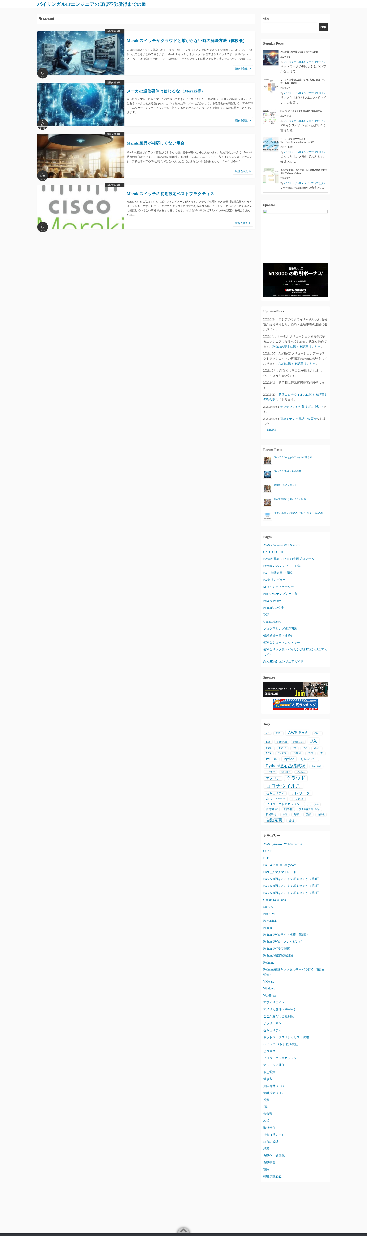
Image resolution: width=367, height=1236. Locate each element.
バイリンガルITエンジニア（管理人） (305, 61)
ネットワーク (276, 799)
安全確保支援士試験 (309, 809)
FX (313, 741)
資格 (291, 820)
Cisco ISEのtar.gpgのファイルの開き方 (293, 457)
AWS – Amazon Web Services (281, 545)
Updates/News (272, 621)
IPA (294, 748)
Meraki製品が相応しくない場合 (156, 143)
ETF (266, 858)
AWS (278, 733)
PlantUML (269, 913)
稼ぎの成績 (270, 1141)
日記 (266, 1107)
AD (267, 733)
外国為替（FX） (274, 1086)
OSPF (310, 753)
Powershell (270, 920)
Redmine (268, 962)
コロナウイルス (283, 785)
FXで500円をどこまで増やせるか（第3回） (292, 893)
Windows (301, 772)
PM (321, 753)
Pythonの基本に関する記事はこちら (296, 346)
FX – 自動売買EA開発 (278, 572)
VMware (268, 981)
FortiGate (298, 741)
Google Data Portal (275, 899)
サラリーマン (272, 1023)
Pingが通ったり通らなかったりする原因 (299, 52)
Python (289, 759)
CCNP (267, 851)
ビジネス (298, 799)
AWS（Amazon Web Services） (283, 844)
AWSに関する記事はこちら (297, 363)
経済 (266, 1148)
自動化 (321, 814)
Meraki (317, 748)
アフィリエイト (274, 1002)
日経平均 (271, 814)
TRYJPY (270, 771)
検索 (266, 18)
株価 (285, 814)
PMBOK (271, 759)
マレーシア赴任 (274, 1065)
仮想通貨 (272, 809)
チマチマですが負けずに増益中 (301, 406)
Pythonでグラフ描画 (276, 948)
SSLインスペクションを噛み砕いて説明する (301, 111)
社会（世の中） (274, 1134)
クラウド (295, 778)
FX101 (269, 748)
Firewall (282, 741)
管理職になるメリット (285, 485)
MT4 (268, 753)
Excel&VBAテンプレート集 (281, 566)
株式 (266, 1120)
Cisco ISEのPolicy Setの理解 (287, 471)
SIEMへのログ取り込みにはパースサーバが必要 (298, 513)
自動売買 (274, 820)
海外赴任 (269, 1127)
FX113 (282, 748)
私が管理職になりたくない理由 (290, 499)
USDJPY (285, 772)
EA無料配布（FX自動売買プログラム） (290, 558)
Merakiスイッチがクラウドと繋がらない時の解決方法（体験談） (187, 40)
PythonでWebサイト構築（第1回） (286, 934)
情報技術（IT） (115, 31)
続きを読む (242, 68)
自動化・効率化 (274, 1155)
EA (268, 741)
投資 (266, 1099)
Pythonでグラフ (309, 759)
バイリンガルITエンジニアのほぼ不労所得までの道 (91, 4)
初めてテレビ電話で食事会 (298, 418)
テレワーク (300, 793)
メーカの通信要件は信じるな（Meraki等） (166, 91)
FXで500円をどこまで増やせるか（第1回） (292, 879)
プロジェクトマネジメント (284, 804)
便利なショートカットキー (281, 642)
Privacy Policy (272, 600)
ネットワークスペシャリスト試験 (286, 1037)
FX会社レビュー (274, 579)
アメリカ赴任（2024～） (280, 1009)
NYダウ (282, 753)
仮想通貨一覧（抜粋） (278, 635)
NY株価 (297, 753)
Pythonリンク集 (273, 607)
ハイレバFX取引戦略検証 (280, 1044)
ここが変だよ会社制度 (278, 1016)
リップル (313, 804)
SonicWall (316, 766)
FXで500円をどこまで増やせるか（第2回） (292, 885)
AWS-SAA (298, 732)
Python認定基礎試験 (285, 765)
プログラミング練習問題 (280, 628)
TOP (266, 614)
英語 (266, 1169)
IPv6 (305, 748)
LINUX (268, 906)
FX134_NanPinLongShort (279, 865)
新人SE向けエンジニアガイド (283, 661)
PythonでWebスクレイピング (282, 941)
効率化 (288, 809)
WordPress (269, 995)
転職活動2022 (272, 1176)
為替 (296, 814)
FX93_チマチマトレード (279, 872)
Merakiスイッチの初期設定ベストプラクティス (170, 193)
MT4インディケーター (278, 586)
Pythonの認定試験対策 (278, 955)
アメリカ (273, 778)
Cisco (317, 733)
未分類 (267, 1113)
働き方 (267, 1079)
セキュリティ (275, 793)
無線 (308, 814)
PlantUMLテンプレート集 (280, 593)
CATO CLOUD (273, 552)
